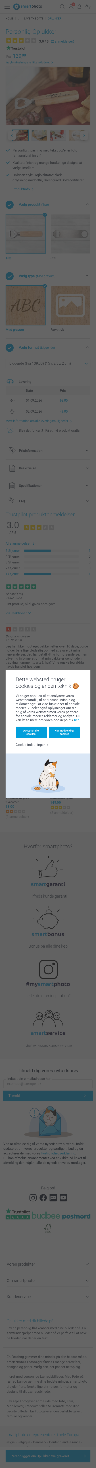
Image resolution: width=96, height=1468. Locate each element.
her (76, 720)
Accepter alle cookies (31, 732)
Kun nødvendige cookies (64, 732)
